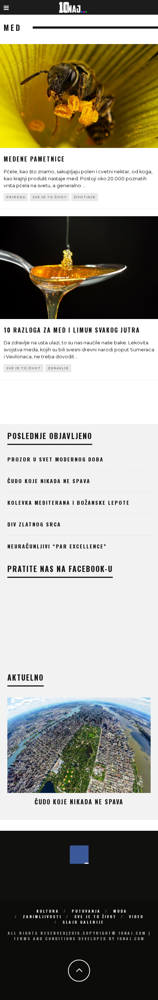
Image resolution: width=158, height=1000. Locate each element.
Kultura (47, 911)
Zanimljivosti (42, 916)
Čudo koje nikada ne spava (48, 481)
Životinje (85, 197)
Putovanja (86, 911)
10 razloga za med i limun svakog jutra (72, 330)
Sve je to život (49, 197)
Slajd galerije (83, 922)
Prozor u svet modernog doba (55, 459)
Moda (120, 911)
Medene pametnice (34, 159)
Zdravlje (58, 368)
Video (136, 916)
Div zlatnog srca (34, 524)
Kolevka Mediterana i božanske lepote (68, 502)
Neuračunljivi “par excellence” (57, 546)
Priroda (15, 197)
